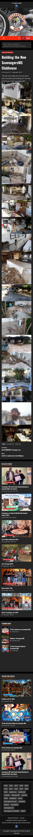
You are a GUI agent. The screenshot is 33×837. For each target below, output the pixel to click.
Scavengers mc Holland (11, 811)
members (22, 801)
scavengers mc (10, 444)
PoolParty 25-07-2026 (8, 699)
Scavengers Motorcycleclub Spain (16, 820)
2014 (5, 786)
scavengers (14, 805)
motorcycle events (7, 694)
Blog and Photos (13, 818)
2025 (26, 789)
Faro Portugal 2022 (7, 564)
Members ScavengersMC (5, 639)
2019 (26, 786)
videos (23, 811)
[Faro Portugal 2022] (16, 553)
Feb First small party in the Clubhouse (12, 454)
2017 (16, 786)
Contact (22, 818)
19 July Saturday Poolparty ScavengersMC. (5, 648)
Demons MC (16, 795)
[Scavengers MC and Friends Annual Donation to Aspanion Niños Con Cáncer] (16, 476)
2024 (21, 789)
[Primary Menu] (3, 38)
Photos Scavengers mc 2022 (10, 613)
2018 (21, 786)
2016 (10, 786)
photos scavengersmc (7, 52)
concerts (7, 795)
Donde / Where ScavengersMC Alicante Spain (16, 823)
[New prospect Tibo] (16, 577)
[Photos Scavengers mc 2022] (16, 601)
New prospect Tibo (7, 588)
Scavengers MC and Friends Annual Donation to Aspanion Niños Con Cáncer (15, 488)
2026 (5, 792)
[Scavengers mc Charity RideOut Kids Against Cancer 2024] (16, 502)
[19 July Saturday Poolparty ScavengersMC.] (16, 712)
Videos (28, 38)
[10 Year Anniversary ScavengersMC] (16, 736)
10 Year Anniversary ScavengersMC (5, 630)
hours (20, 798)
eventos (24, 795)
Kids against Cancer (10, 801)
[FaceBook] (16, 6)
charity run (12, 792)
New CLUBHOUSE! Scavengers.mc (11, 449)
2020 (5, 789)
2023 (16, 789)
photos (6, 805)
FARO (6, 798)
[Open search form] (19, 38)
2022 (10, 789)
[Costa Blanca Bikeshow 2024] (16, 528)
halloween (13, 798)
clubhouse (18, 444)
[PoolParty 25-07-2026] (16, 688)
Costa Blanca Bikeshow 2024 (10, 539)
